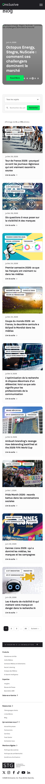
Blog (5, 717)
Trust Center (8, 737)
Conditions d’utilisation (12, 757)
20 (26, 628)
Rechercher (33, 108)
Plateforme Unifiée (10, 656)
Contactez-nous (9, 741)
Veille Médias (8, 660)
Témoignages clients (11, 710)
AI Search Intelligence (11, 674)
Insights (7, 683)
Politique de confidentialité (13, 753)
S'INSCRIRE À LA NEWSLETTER (20, 645)
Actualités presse (9, 726)
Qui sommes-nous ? (10, 722)
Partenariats (8, 730)
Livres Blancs (8, 714)
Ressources (6, 706)
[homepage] (10, 5)
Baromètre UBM (9, 691)
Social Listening (9, 667)
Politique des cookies (11, 750)
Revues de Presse (9, 687)
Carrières (7, 734)
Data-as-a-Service (9, 695)
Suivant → (35, 628)
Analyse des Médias (10, 671)
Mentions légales (8, 745)
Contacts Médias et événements (14, 664)
